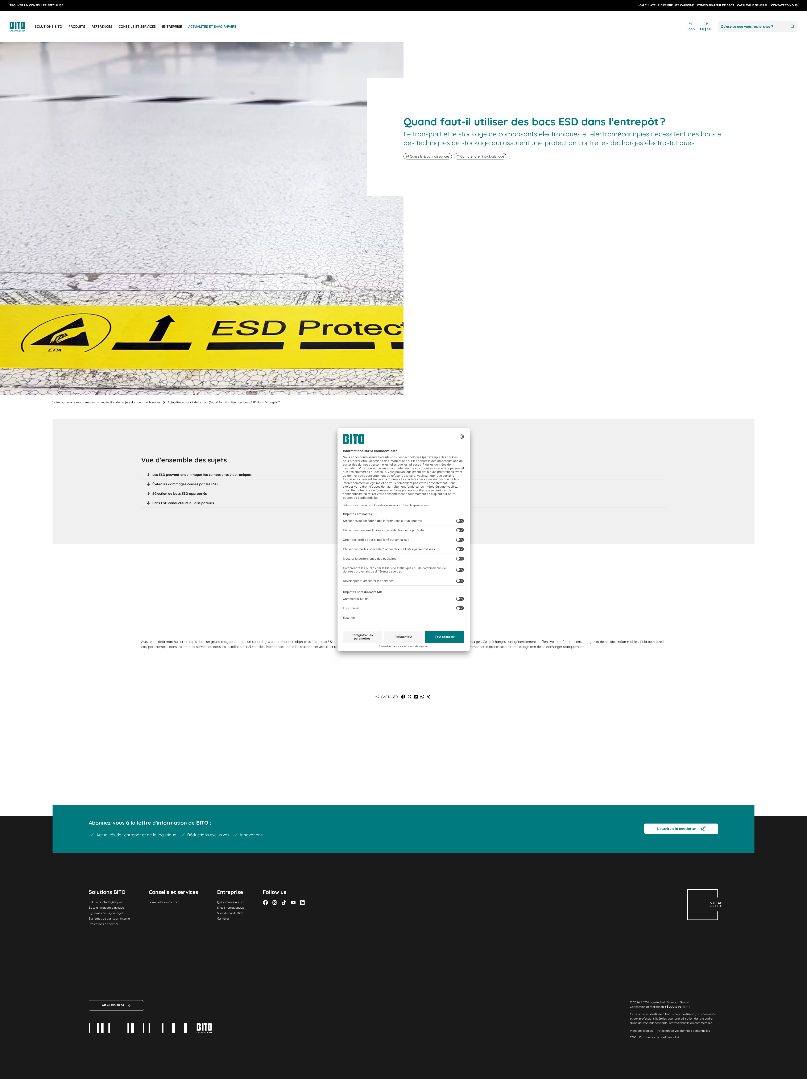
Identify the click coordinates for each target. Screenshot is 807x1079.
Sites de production (230, 913)
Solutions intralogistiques (105, 902)
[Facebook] (265, 902)
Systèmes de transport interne (109, 918)
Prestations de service (104, 924)
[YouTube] (293, 902)
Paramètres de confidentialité (659, 1037)
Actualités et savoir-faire (185, 402)
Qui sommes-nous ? (230, 902)
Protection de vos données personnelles (683, 1031)
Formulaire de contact (164, 902)
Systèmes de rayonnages (106, 913)
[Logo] (22, 27)
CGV (633, 1037)
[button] (403, 696)
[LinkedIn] (302, 902)
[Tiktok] (283, 902)
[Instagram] (274, 902)
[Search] (792, 27)
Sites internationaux (230, 907)
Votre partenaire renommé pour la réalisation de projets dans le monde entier (106, 402)
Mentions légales (641, 1031)
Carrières (223, 918)
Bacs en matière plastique (106, 907)
